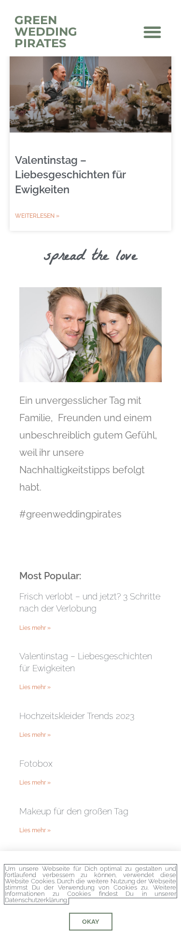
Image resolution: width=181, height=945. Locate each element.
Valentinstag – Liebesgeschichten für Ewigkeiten (70, 175)
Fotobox (36, 764)
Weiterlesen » (37, 216)
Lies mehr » (35, 628)
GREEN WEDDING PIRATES (45, 31)
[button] (153, 32)
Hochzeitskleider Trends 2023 (76, 716)
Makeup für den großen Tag (73, 811)
